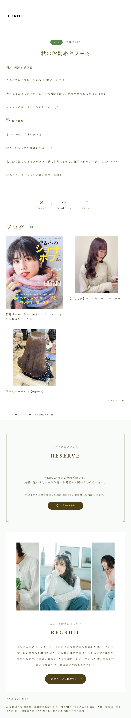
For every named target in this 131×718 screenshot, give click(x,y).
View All (114, 400)
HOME (9, 414)
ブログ (24, 414)
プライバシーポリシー (19, 699)
